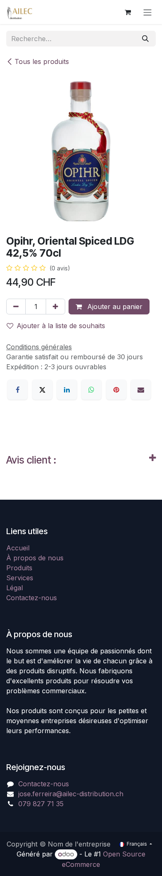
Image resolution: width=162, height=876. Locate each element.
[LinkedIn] (67, 390)
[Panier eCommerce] (127, 12)
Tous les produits (42, 61)
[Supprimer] (16, 306)
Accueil (17, 548)
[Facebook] (17, 390)
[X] (42, 390)
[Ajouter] (55, 306)
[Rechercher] (145, 39)
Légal (14, 588)
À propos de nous (35, 558)
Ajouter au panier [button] (113, 306)
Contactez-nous (31, 598)
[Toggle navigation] (147, 12)
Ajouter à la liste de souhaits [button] (61, 325)
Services (19, 578)
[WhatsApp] (91, 390)
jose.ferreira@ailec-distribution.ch (70, 794)
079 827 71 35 (41, 804)
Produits (19, 568)
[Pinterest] (116, 390)
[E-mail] (141, 390)
